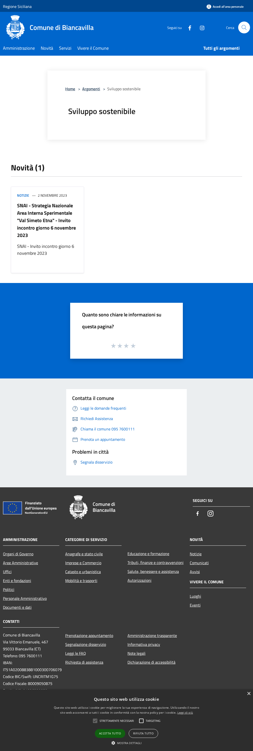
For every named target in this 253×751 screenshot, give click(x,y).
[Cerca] (244, 27)
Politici (8, 589)
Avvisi (195, 572)
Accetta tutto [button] (110, 733)
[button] (126, 742)
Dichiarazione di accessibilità (151, 662)
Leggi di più (185, 712)
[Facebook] (188, 27)
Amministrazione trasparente (152, 635)
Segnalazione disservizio (85, 644)
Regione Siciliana (17, 6)
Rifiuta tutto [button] (143, 733)
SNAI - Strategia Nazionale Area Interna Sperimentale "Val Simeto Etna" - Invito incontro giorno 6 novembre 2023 (46, 220)
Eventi (195, 605)
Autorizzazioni (139, 580)
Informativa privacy (143, 644)
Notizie (23, 195)
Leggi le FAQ (75, 653)
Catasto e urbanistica (83, 572)
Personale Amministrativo (25, 598)
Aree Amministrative (20, 563)
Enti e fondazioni (17, 581)
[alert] (126, 720)
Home (70, 89)
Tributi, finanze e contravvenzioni (155, 562)
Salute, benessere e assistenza (153, 571)
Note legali (136, 653)
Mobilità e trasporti (81, 581)
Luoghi (195, 596)
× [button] (249, 694)
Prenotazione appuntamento (89, 635)
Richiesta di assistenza (84, 662)
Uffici (7, 572)
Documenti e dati (17, 607)
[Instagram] (200, 27)
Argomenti (91, 89)
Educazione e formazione (148, 554)
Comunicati (199, 563)
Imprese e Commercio (83, 563)
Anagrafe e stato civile (84, 554)
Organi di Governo (18, 554)
